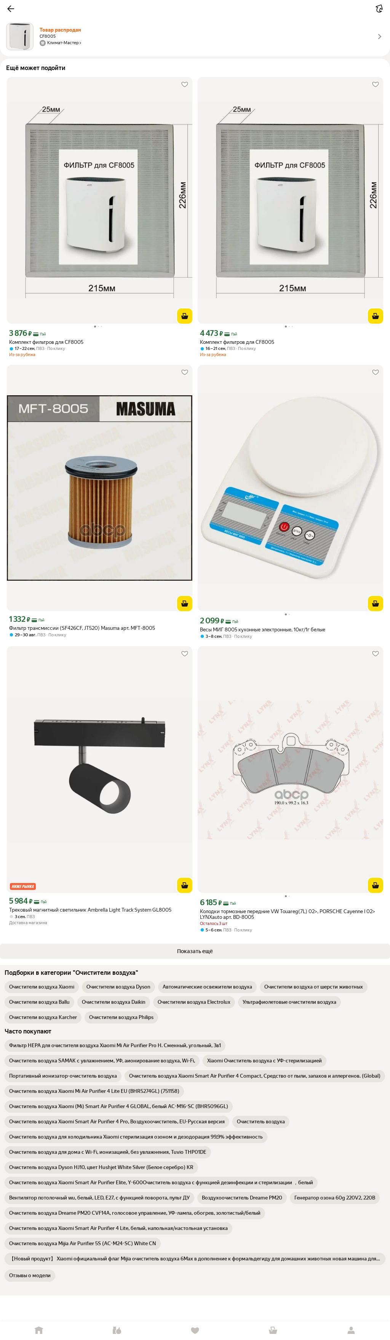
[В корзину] (184, 316)
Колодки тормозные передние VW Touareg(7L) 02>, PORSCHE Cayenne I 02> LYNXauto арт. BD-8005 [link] (287, 914)
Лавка (117, 1330)
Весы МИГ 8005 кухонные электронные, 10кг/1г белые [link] (262, 629)
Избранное (195, 1330)
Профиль (351, 1330)
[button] (10, 8)
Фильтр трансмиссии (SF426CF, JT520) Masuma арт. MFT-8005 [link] (82, 628)
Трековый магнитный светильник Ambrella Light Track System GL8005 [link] (90, 910)
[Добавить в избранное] (184, 84)
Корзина (273, 1330)
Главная (39, 1330)
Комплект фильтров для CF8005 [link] (46, 342)
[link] (42, 987)
